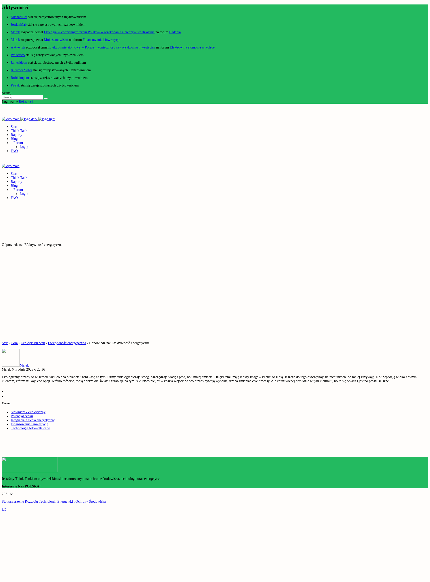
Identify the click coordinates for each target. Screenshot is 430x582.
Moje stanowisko (56, 40)
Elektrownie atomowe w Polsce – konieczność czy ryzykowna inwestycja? (102, 47)
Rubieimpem (20, 78)
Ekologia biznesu (33, 343)
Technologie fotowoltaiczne (30, 428)
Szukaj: (7, 93)
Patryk (15, 85)
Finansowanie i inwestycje (101, 40)
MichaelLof (19, 17)
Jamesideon (19, 62)
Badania (175, 32)
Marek (15, 32)
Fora (14, 343)
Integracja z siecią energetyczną (33, 420)
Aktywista (18, 47)
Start (5, 343)
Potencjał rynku (22, 416)
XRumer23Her (21, 70)
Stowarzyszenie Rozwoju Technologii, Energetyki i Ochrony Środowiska (54, 501)
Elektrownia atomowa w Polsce (192, 47)
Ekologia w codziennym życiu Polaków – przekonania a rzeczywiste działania (99, 32)
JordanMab (19, 24)
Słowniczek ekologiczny (28, 412)
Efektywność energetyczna (67, 343)
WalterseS (18, 55)
